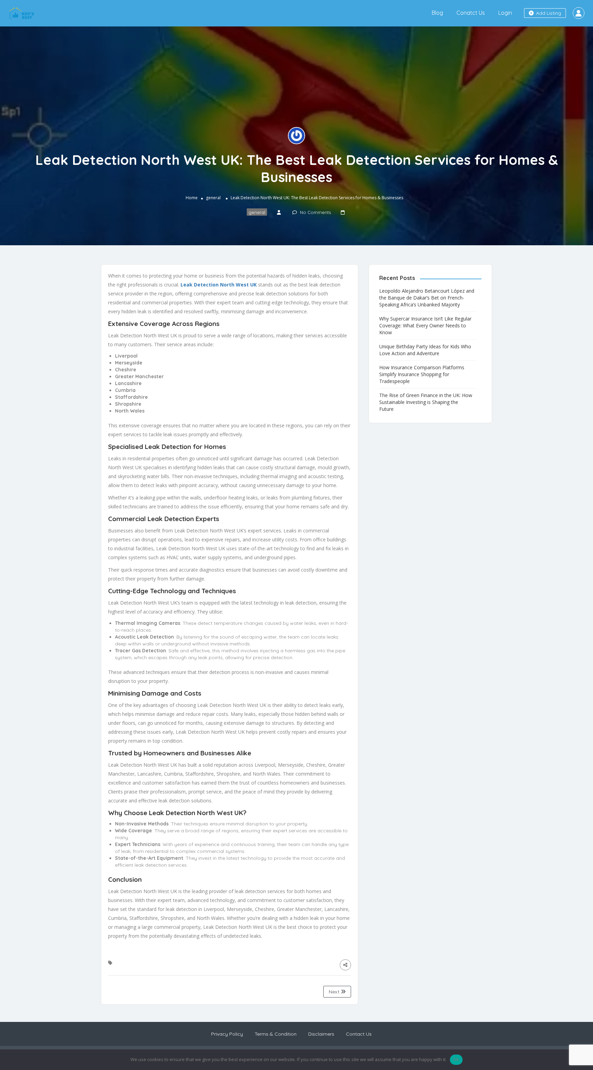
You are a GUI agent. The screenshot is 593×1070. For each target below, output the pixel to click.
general (213, 198)
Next (335, 992)
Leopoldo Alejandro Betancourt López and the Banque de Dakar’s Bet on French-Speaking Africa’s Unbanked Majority (426, 298)
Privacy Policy (227, 1034)
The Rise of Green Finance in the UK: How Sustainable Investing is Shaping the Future (425, 402)
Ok (456, 1059)
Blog (437, 12)
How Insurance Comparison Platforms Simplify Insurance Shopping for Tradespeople (421, 374)
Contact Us (359, 1034)
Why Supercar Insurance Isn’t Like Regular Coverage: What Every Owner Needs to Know (425, 325)
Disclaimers (321, 1034)
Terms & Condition (275, 1034)
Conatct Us (470, 12)
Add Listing (548, 13)
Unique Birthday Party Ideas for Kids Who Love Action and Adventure (425, 350)
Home (192, 198)
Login (505, 12)
